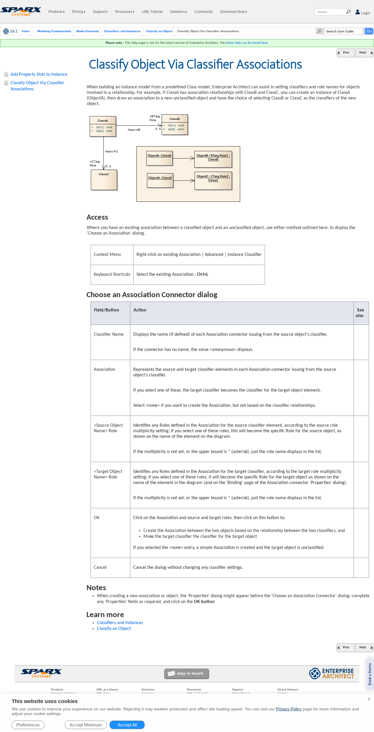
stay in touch (190, 673)
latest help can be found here (247, 43)
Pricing (78, 12)
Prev (346, 52)
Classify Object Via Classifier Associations (37, 86)
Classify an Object (159, 31)
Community (204, 12)
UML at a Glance (107, 689)
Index (26, 31)
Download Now (233, 12)
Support (99, 12)
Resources (124, 12)
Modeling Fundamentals (54, 31)
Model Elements (87, 31)
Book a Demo (370, 674)
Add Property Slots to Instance (39, 74)
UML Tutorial (152, 12)
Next (362, 52)
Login (365, 13)
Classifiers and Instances (122, 31)
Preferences (28, 724)
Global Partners (288, 689)
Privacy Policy (289, 709)
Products (56, 12)
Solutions (178, 12)
